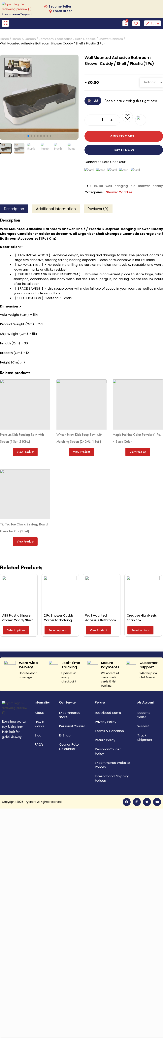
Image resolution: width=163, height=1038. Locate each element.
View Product (25, 452)
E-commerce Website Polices (112, 765)
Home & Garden (24, 39)
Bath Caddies (85, 39)
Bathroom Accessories (55, 39)
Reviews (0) (98, 209)
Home (4, 39)
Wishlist (143, 726)
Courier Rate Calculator (69, 746)
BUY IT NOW (124, 149)
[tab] (14, 208)
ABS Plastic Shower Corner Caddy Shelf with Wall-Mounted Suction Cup (17, 622)
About (39, 713)
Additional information (56, 209)
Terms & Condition (109, 731)
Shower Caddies (111, 39)
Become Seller (143, 715)
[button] (28, 136)
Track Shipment (144, 737)
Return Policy (105, 740)
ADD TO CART (122, 136)
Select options (16, 630)
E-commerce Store (69, 715)
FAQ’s (39, 744)
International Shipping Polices (112, 778)
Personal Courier (72, 726)
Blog (38, 735)
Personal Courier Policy (108, 751)
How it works (39, 724)
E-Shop (65, 735)
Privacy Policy (105, 722)
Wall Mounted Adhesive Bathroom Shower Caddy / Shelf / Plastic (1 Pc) (100, 622)
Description (14, 209)
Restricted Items (108, 713)
